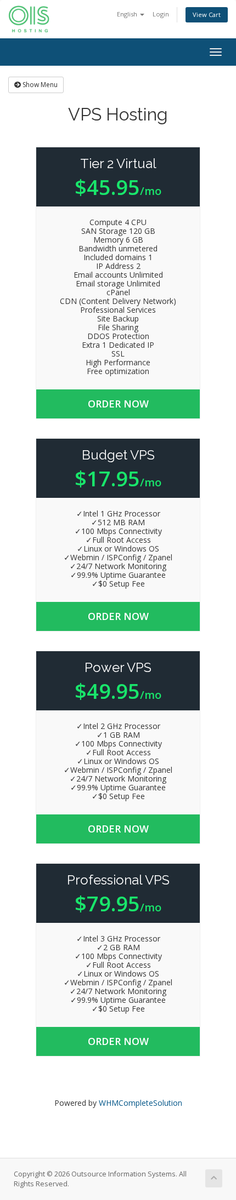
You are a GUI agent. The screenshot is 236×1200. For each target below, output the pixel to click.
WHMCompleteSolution (140, 1103)
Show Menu (39, 84)
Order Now (118, 403)
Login (161, 14)
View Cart (207, 14)
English (128, 14)
